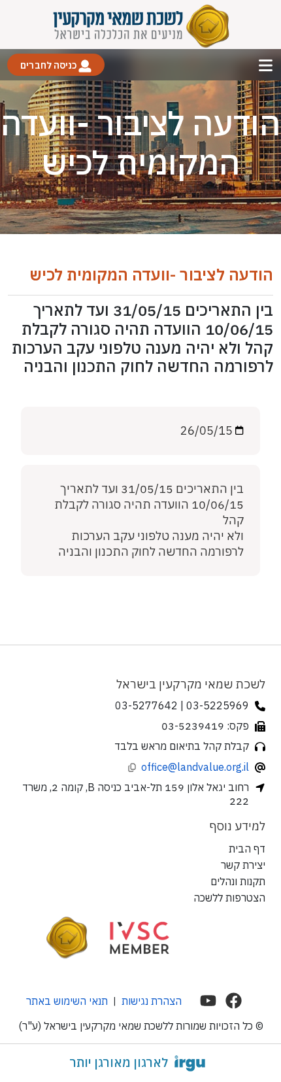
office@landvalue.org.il (195, 766)
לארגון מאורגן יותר (118, 1062)
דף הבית (247, 848)
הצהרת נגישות (152, 1000)
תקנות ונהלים (237, 881)
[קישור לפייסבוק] (233, 1000)
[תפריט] (265, 65)
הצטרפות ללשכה (229, 897)
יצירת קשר (243, 864)
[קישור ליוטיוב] (208, 1000)
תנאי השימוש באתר (67, 1000)
